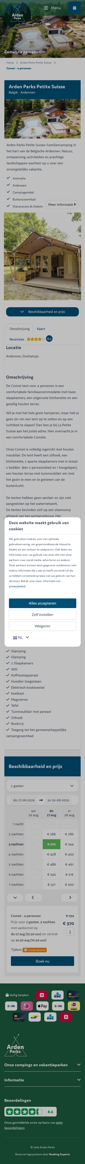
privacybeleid (17, 586)
